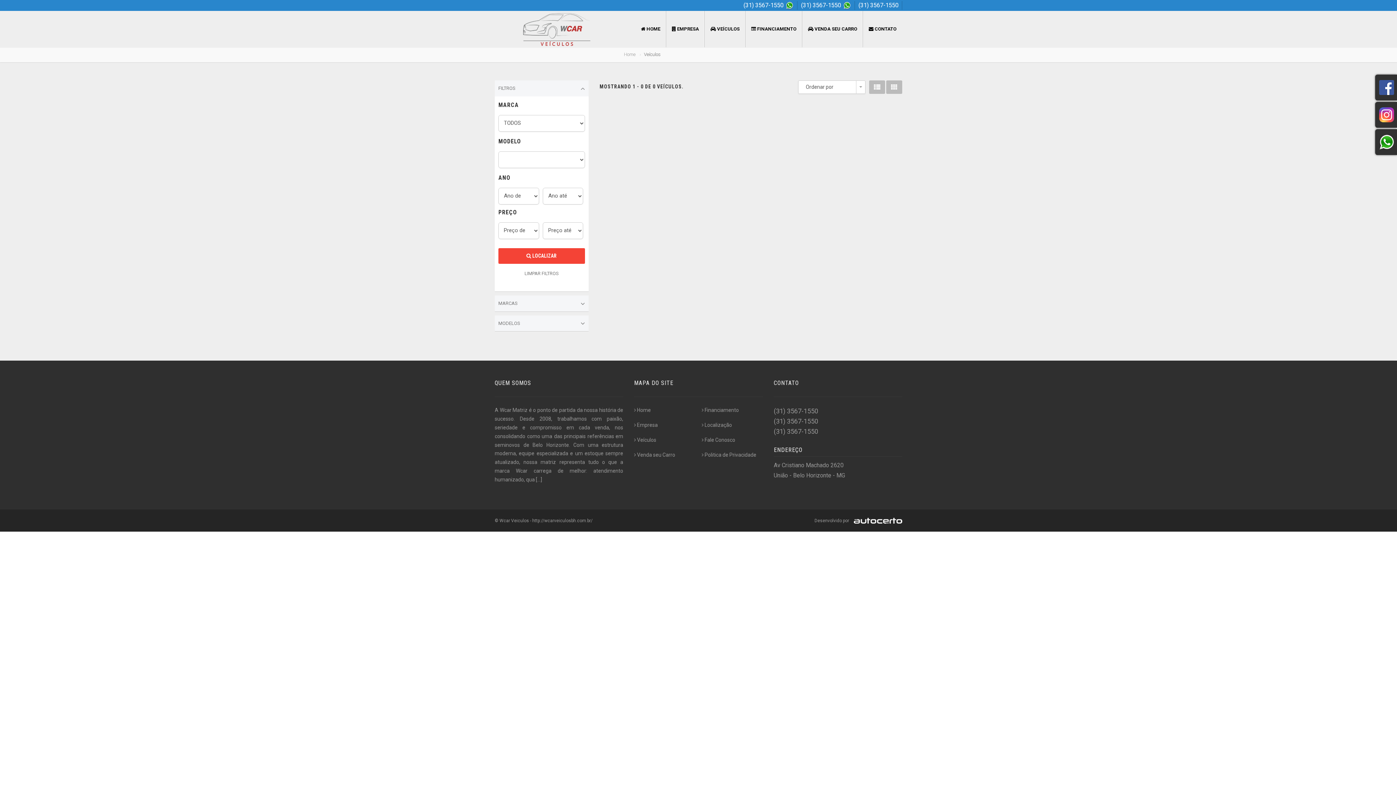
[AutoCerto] (876, 520)
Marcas (508, 303)
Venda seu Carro (835, 29)
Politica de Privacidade (730, 455)
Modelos (509, 323)
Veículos (728, 29)
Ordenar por (819, 87)
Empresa (687, 29)
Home (652, 29)
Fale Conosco (720, 440)
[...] (539, 480)
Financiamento (776, 29)
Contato (884, 29)
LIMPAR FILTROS (542, 273)
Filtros (507, 88)
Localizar (544, 256)
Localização (718, 425)
